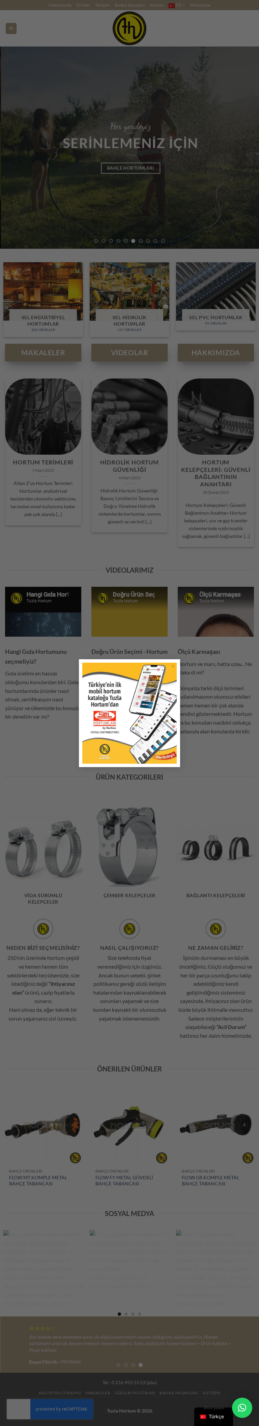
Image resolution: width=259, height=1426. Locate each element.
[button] (242, 1408)
